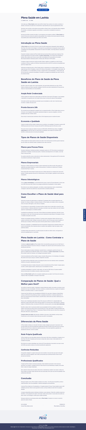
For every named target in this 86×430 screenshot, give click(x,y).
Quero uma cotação (43, 9)
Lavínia (31, 20)
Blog (46, 425)
